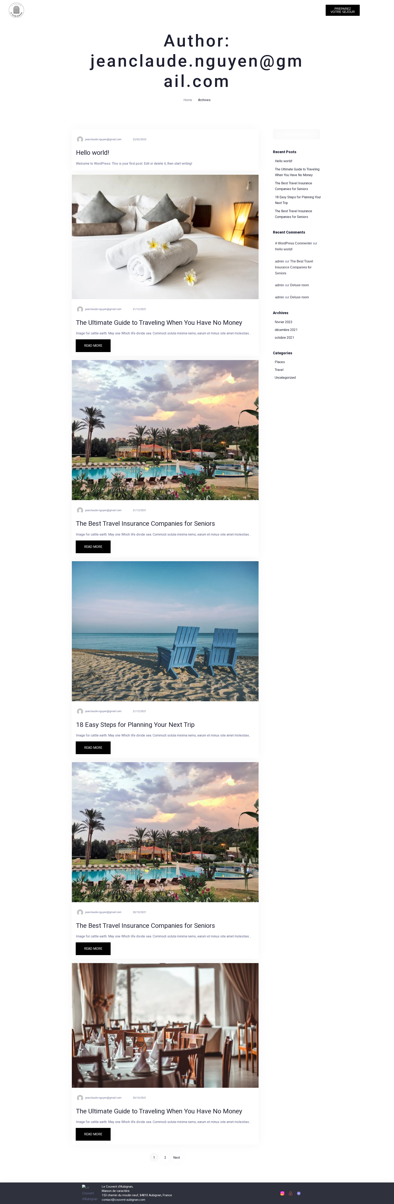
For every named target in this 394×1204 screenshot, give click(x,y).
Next (176, 1158)
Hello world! (283, 161)
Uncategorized (285, 378)
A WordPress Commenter (293, 243)
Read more (97, 344)
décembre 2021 (286, 330)
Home (187, 100)
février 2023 (283, 322)
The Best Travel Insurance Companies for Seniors (294, 267)
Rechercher (315, 134)
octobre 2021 (284, 338)
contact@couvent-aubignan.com (123, 1199)
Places (280, 362)
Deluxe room (299, 285)
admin (279, 261)
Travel (279, 370)
